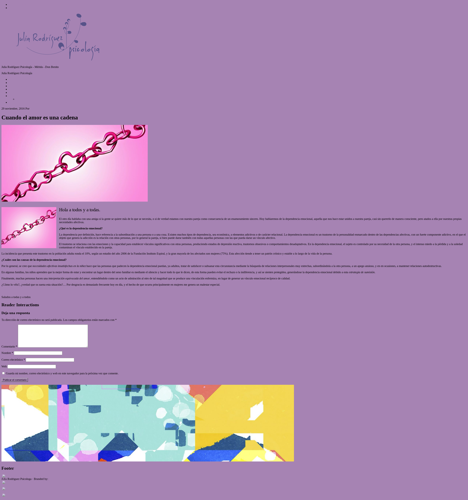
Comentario (9, 346)
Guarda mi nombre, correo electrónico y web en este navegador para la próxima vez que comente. (62, 373)
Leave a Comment (72, 108)
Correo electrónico (13, 359)
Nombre (7, 352)
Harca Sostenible (58, 478)
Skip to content (17, 4)
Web (4, 366)
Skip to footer (16, 7)
